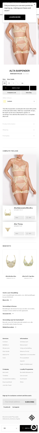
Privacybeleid (24, 358)
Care (4, 358)
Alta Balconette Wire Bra (23, 208)
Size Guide (6, 351)
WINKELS (6, 345)
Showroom (6, 348)
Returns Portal (24, 351)
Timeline (5, 375)
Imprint (22, 361)
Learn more (15, 17)
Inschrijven (23, 379)
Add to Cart (16, 88)
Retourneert (24, 345)
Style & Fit (6, 354)
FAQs (22, 382)
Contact (5, 341)
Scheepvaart (24, 341)
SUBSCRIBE (29, 402)
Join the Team (7, 385)
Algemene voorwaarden (27, 354)
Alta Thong (18, 224)
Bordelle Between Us (26, 372)
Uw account (23, 375)
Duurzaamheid (7, 382)
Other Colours (7, 98)
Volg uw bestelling (26, 348)
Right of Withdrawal (26, 364)
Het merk (5, 372)
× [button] (34, 4)
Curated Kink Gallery (9, 379)
